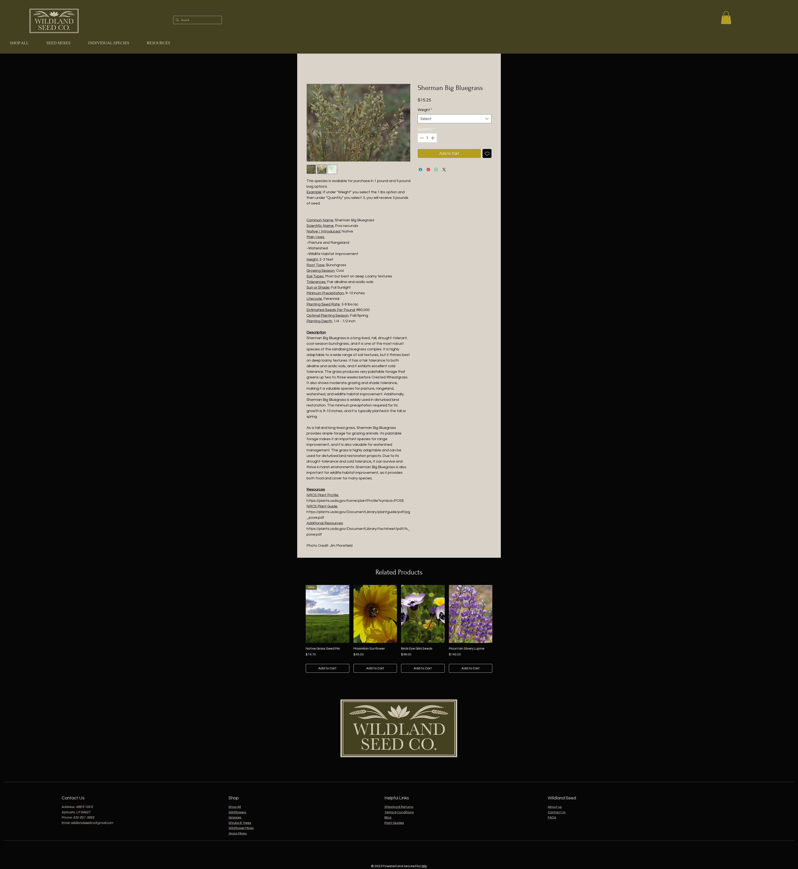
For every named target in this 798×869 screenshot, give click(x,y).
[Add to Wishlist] (487, 153)
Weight (425, 110)
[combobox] (454, 118)
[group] (399, 629)
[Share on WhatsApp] (436, 169)
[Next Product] (498, 613)
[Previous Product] (299, 613)
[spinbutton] (427, 138)
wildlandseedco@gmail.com (92, 823)
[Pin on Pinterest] (428, 169)
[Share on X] (444, 169)
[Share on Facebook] (420, 169)
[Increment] (433, 138)
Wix (424, 866)
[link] (726, 17)
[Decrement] (421, 138)
